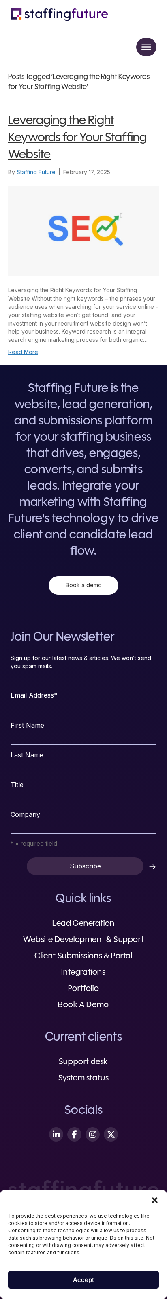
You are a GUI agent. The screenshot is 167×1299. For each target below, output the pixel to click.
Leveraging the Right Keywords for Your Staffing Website (77, 138)
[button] (155, 1200)
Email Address (34, 695)
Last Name (27, 755)
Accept (83, 1280)
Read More (23, 351)
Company (25, 814)
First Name (27, 725)
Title (17, 785)
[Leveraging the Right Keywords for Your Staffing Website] (83, 230)
